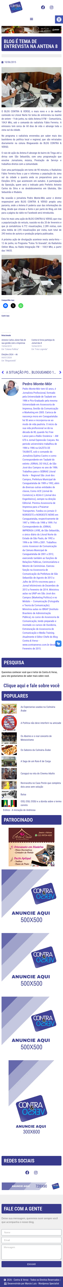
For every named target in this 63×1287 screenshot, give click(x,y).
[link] (59, 19)
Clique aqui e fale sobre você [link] (31, 685)
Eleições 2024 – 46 (10, 354)
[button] (31, 18)
